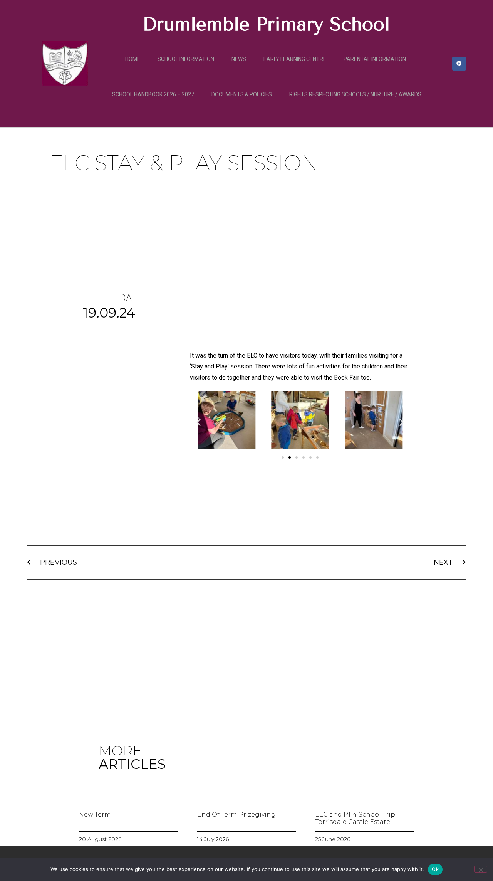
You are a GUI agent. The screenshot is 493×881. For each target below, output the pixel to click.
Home (132, 59)
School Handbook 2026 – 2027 (153, 94)
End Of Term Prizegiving (236, 814)
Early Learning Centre (294, 59)
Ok (435, 869)
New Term (95, 814)
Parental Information (375, 59)
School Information (186, 59)
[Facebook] (459, 64)
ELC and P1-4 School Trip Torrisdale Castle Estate (355, 818)
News (238, 59)
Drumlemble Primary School (266, 24)
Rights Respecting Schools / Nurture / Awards (355, 94)
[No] (480, 869)
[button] (198, 422)
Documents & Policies (241, 94)
